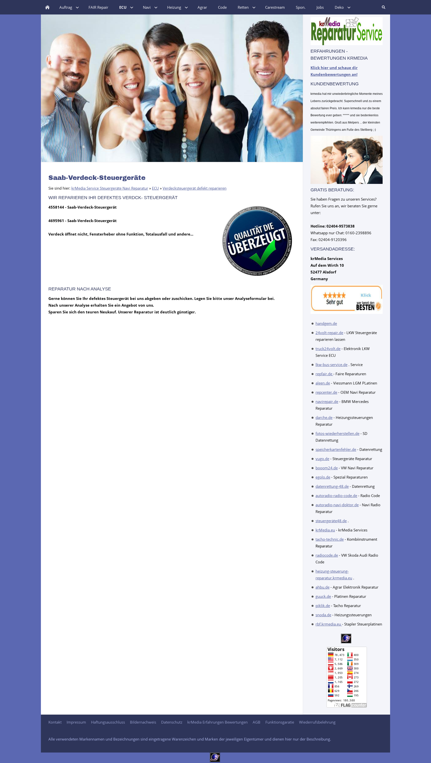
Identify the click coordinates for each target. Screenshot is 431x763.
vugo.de (322, 458)
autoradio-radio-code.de (336, 495)
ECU (155, 188)
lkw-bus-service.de (331, 364)
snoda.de (323, 614)
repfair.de (324, 373)
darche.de (324, 417)
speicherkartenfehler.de (336, 449)
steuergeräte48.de (331, 520)
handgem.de (326, 323)
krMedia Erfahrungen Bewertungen (217, 722)
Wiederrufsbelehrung (317, 722)
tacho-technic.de (330, 539)
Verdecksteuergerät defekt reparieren (194, 188)
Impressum (76, 722)
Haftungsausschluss (108, 722)
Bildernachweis (143, 722)
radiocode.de (327, 555)
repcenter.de (326, 392)
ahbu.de (322, 587)
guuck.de (323, 596)
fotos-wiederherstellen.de (337, 433)
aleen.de (323, 383)
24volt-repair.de (329, 332)
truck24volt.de (328, 348)
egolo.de (323, 477)
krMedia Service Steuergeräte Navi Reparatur (109, 188)
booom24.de (327, 467)
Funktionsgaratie (279, 722)
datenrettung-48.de (332, 486)
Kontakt (55, 722)
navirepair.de (327, 401)
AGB (256, 722)
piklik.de (323, 605)
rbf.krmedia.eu (329, 624)
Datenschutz (171, 722)
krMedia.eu (325, 529)
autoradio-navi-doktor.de (337, 504)
